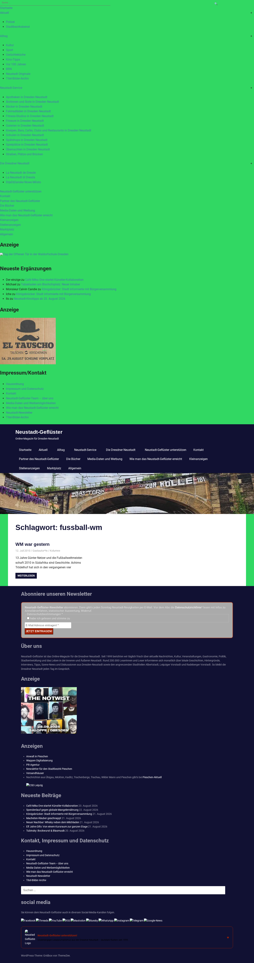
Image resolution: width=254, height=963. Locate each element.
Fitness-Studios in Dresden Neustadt (30, 116)
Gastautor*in (40, 550)
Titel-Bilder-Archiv (17, 78)
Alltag (4, 36)
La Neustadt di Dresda (20, 177)
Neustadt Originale (18, 74)
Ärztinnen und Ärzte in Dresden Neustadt (32, 102)
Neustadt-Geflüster (38, 432)
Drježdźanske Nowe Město (23, 182)
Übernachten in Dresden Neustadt (28, 149)
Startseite (6, 8)
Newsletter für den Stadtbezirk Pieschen (49, 768)
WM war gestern (32, 544)
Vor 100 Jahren (16, 64)
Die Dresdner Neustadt (14, 163)
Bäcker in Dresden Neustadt (24, 106)
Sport (9, 50)
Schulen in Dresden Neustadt (25, 135)
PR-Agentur (33, 764)
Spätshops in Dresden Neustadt (26, 140)
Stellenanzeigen (10, 225)
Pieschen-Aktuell (152, 777)
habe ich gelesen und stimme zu (49, 618)
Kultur (10, 45)
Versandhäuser (35, 773)
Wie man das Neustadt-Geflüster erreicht (26, 215)
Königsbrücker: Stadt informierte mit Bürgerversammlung (79, 289)
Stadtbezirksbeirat (18, 26)
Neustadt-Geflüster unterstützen (20, 191)
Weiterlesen (26, 575)
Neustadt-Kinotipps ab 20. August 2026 (39, 298)
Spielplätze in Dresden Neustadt (27, 144)
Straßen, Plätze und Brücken (24, 154)
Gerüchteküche (15, 54)
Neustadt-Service (11, 88)
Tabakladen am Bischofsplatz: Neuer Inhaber (50, 284)
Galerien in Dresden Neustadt (25, 125)
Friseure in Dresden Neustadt (25, 120)
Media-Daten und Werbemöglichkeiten (31, 403)
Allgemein (6, 234)
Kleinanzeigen (9, 220)
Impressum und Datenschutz (25, 389)
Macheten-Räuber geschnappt (43, 818)
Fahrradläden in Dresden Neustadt (28, 111)
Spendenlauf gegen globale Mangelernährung (52, 809)
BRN (9, 69)
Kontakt (5, 196)
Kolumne (55, 550)
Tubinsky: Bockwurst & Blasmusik (45, 830)
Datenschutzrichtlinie (188, 607)
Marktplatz (7, 229)
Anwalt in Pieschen (37, 756)
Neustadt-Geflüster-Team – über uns (29, 398)
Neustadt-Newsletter (19, 412)
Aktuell (4, 13)
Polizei (10, 22)
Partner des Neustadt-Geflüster (20, 201)
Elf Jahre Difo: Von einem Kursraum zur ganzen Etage (57, 826)
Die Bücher (7, 205)
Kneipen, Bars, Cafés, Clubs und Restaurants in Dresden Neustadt (48, 130)
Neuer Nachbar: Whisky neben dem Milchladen (52, 822)
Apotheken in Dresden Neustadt (26, 97)
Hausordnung (15, 384)
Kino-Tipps (13, 59)
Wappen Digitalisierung (39, 760)
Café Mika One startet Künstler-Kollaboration (54, 279)
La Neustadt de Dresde (21, 172)
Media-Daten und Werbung (17, 210)
